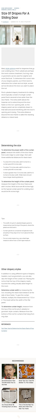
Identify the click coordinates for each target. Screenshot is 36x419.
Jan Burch (6, 21)
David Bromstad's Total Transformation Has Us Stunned (8, 382)
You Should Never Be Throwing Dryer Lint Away (9, 405)
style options (10, 68)
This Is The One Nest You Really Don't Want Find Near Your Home (26, 406)
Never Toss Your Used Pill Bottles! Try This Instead (26, 381)
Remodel (16, 8)
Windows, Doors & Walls (8, 10)
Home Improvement (6, 8)
